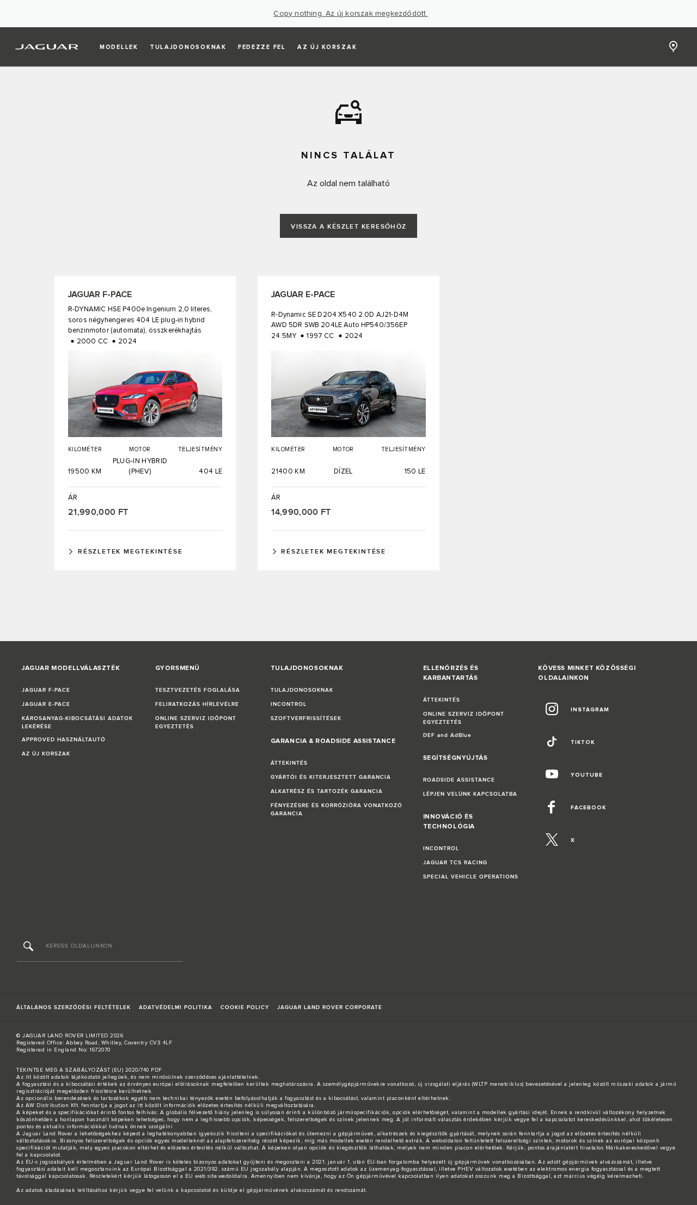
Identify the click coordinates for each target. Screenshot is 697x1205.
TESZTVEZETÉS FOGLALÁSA (197, 690)
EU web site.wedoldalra (216, 1176)
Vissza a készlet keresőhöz (348, 227)
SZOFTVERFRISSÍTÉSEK (306, 718)
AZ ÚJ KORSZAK (46, 754)
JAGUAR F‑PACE (46, 690)
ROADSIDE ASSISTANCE (459, 780)
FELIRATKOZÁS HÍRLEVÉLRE (197, 704)
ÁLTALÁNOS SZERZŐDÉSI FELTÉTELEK (73, 1007)
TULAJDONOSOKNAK (302, 690)
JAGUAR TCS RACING (455, 862)
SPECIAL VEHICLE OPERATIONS (470, 877)
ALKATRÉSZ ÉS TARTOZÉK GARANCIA (327, 791)
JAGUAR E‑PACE (46, 704)
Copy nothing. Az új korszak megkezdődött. (350, 13)
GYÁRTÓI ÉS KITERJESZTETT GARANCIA (331, 777)
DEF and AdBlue (447, 735)
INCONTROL (289, 704)
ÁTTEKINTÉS (289, 763)
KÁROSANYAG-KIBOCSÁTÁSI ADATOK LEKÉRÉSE (77, 722)
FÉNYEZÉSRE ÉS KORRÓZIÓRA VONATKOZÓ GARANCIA (336, 809)
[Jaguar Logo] (47, 46)
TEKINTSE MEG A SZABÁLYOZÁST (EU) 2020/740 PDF (89, 1070)
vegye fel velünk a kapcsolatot (170, 1190)
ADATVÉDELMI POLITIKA (175, 1007)
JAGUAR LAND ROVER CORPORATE (329, 1007)
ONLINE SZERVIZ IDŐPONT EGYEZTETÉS (195, 722)
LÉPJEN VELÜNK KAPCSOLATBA (470, 794)
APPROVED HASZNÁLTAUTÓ (64, 739)
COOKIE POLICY (245, 1007)
